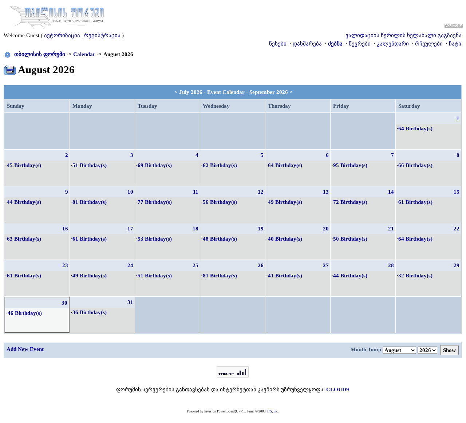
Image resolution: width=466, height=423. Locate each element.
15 (456, 192)
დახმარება (307, 44)
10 (130, 192)
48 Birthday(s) (220, 239)
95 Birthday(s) (350, 165)
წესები (278, 44)
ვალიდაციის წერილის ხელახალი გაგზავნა (403, 35)
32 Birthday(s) (415, 275)
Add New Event (25, 349)
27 (326, 265)
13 (326, 192)
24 (130, 265)
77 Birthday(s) (155, 202)
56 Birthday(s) (220, 202)
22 (456, 229)
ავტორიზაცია (62, 35)
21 (391, 229)
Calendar (84, 54)
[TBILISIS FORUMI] (56, 16)
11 (195, 192)
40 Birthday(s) (285, 239)
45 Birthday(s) (24, 165)
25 (195, 265)
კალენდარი (393, 44)
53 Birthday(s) (155, 239)
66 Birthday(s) (415, 165)
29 (456, 265)
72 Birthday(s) (350, 202)
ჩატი (455, 44)
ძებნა (335, 44)
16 (65, 229)
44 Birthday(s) (24, 202)
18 (195, 229)
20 (326, 229)
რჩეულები (429, 44)
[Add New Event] (10, 68)
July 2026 (190, 92)
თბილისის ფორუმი (39, 54)
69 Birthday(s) (155, 165)
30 (64, 303)
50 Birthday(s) (350, 239)
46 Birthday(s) (25, 313)
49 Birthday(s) (285, 202)
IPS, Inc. (273, 411)
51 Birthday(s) (89, 165)
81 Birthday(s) (89, 202)
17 (130, 229)
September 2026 (268, 92)
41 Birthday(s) (285, 275)
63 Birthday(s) (24, 239)
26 (261, 265)
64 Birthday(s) (415, 128)
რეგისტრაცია (102, 35)
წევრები (360, 44)
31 (130, 302)
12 (261, 192)
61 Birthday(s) (415, 202)
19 (261, 229)
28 (391, 265)
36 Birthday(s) (89, 312)
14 (391, 192)
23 (65, 265)
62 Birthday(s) (220, 165)
